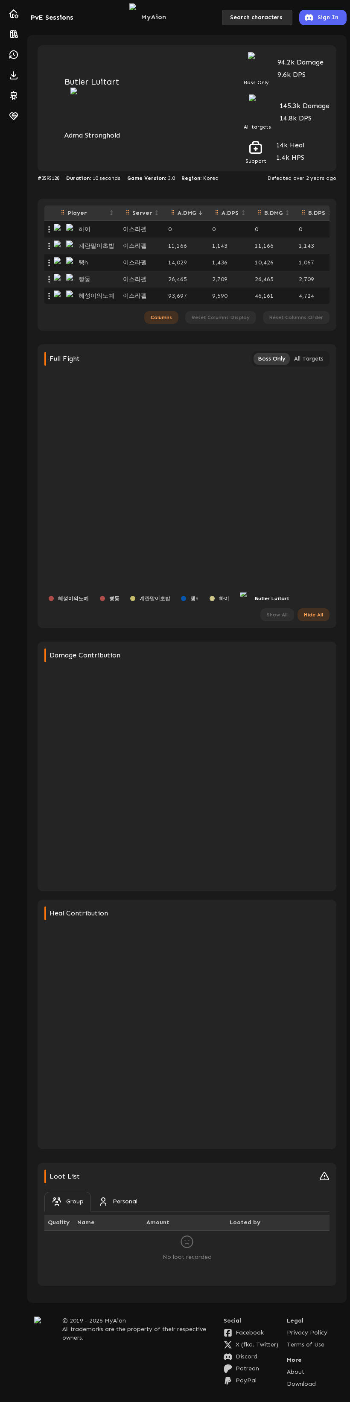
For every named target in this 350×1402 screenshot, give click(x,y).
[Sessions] (13, 34)
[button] (86, 213)
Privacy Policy (307, 1332)
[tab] (67, 1201)
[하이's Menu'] (49, 229)
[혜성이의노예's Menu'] (49, 296)
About (295, 1372)
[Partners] (13, 116)
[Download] (13, 75)
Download (301, 1383)
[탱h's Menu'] (49, 262)
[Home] (13, 13)
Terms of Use (305, 1344)
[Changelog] (13, 54)
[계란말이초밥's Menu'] (49, 246)
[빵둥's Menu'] (49, 279)
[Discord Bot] (13, 95)
